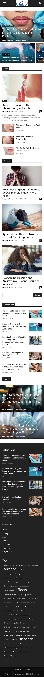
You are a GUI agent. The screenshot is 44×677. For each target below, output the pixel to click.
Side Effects (19, 635)
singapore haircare (31, 635)
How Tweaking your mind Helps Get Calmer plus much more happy (21, 192)
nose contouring (26, 615)
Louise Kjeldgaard (8, 409)
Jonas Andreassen (8, 436)
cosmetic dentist (24, 586)
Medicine (6, 541)
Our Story (27, 670)
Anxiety (5, 533)
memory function (9, 611)
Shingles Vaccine (9, 635)
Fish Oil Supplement (24, 595)
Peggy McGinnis (7, 111)
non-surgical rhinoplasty (11, 615)
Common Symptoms (10, 586)
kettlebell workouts (22, 607)
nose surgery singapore (11, 619)
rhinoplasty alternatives (22, 631)
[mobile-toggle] (4, 3)
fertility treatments (10, 595)
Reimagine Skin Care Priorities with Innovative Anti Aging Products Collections (14, 366)
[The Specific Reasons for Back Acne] (8, 128)
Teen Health (7, 544)
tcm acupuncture (26, 648)
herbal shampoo (9, 607)
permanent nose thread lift (28, 627)
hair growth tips (9, 599)
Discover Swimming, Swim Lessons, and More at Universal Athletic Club (14, 326)
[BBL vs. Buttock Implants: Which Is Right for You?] (35, 356)
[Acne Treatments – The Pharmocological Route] (22, 88)
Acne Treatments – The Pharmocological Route (16, 107)
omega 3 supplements (18, 623)
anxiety (10, 569)
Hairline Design (20, 599)
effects (21, 590)
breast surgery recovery (29, 582)
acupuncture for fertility (12, 565)
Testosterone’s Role (10, 652)
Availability (21, 570)
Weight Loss (7, 552)
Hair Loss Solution (32, 599)
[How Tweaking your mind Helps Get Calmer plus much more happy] (22, 176)
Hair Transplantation (23, 603)
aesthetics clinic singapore (29, 565)
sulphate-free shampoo (11, 648)
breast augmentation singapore (14, 574)
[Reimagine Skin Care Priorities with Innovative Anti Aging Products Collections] (35, 367)
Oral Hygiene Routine (11, 627)
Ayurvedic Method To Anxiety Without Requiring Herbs (20, 236)
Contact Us (17, 670)
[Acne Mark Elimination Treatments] (8, 140)
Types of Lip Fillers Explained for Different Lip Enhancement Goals (14, 313)
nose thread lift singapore (28, 619)
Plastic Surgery (8, 26)
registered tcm (8, 631)
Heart (33, 603)
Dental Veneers (9, 591)
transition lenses (23, 652)
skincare (26, 639)
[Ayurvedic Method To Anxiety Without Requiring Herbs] (22, 217)
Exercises (6, 54)
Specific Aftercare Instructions (13, 644)
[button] (40, 3)
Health (5, 530)
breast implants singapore (12, 582)
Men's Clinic (21, 611)
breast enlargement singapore (13, 578)
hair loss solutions (9, 603)
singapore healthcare (11, 640)
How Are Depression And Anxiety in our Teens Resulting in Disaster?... (21, 281)
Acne (4, 101)
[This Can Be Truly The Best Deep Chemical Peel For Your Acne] (8, 151)
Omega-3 (7, 623)
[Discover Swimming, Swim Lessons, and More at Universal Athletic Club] (17, 53)
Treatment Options (10, 656)
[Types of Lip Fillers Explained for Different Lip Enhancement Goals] (22, 26)
